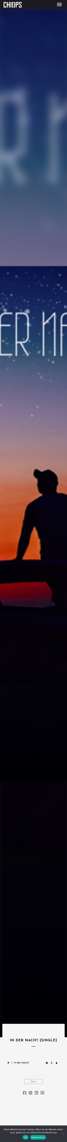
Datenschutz (38, 1137)
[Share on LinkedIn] (36, 1093)
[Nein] (63, 1133)
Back (33, 1081)
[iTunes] (57, 1063)
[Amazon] (52, 1063)
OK (25, 1137)
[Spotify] (47, 1063)
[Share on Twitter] (31, 1093)
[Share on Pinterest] (42, 1093)
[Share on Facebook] (25, 1093)
